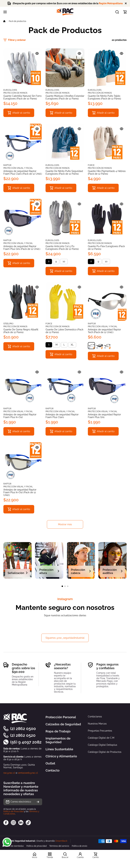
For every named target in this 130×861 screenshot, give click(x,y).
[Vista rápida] (37, 53)
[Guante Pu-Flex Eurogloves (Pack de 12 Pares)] (107, 218)
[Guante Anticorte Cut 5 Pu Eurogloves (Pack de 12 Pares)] (65, 218)
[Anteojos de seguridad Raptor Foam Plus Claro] (65, 386)
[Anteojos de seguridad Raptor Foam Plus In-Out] (22, 386)
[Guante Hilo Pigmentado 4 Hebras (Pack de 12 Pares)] (107, 143)
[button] (125, 12)
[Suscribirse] (38, 801)
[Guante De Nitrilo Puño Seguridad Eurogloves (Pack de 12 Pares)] (65, 143)
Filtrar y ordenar (17, 40)
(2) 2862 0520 (23, 735)
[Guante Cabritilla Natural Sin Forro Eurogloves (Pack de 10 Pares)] (22, 67)
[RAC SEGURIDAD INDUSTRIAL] (65, 12)
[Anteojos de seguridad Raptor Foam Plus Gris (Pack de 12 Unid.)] (22, 218)
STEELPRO (8, 323)
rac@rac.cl (9, 772)
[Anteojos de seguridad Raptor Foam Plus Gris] (107, 386)
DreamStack (61, 841)
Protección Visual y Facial (18, 168)
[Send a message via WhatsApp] (7, 842)
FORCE (91, 165)
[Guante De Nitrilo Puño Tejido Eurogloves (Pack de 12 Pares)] (107, 67)
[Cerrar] (125, 3)
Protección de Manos (15, 93)
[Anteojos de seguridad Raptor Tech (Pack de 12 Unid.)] (107, 301)
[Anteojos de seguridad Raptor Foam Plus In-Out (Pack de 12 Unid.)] (22, 461)
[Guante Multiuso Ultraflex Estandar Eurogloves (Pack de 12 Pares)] (65, 67)
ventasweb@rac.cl (28, 772)
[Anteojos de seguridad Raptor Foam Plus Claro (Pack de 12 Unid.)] (22, 143)
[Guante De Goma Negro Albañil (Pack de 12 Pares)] (22, 301)
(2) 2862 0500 (23, 728)
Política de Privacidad (13, 811)
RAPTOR (7, 165)
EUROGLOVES (10, 90)
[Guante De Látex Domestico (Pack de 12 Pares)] (65, 301)
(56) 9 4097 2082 (25, 742)
